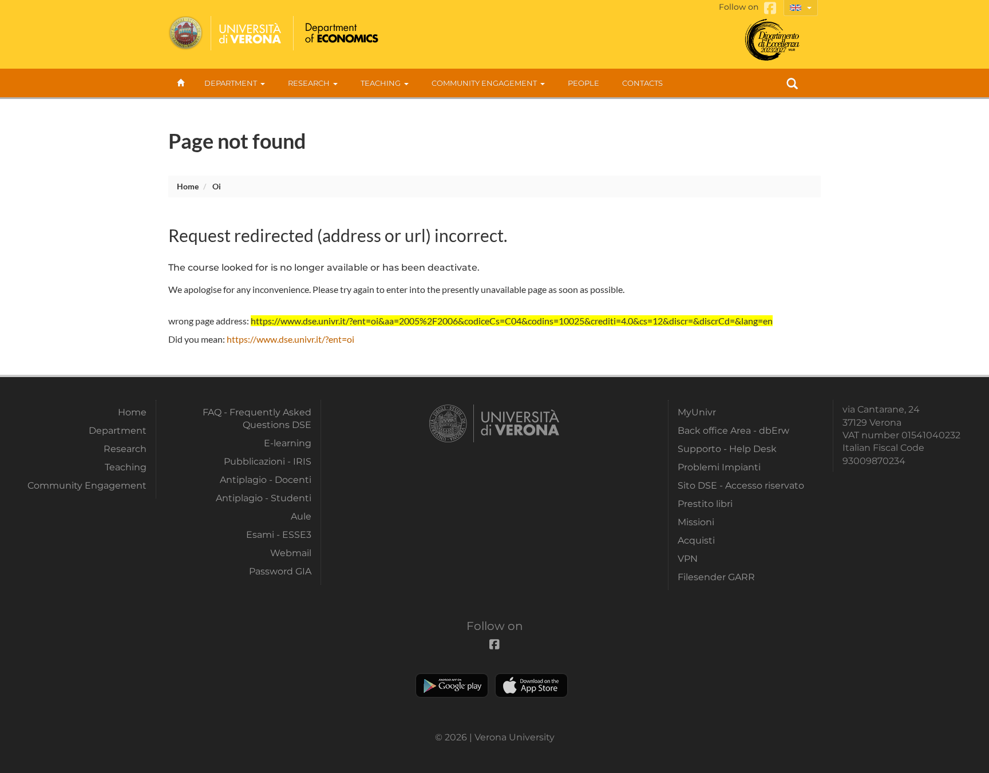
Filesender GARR (716, 577)
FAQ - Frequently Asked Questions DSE (257, 418)
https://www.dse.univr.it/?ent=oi (290, 339)
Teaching (381, 83)
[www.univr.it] (225, 33)
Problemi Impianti (719, 467)
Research (309, 83)
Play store (452, 685)
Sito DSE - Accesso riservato (741, 485)
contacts (642, 83)
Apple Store (531, 685)
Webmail (290, 553)
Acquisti (696, 540)
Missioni (696, 522)
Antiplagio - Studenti (263, 498)
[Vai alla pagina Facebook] (770, 8)
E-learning (287, 443)
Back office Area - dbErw (733, 430)
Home (188, 186)
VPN (688, 558)
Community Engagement (484, 83)
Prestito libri (705, 503)
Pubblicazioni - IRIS (267, 461)
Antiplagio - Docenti (265, 479)
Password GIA (280, 571)
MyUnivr (697, 412)
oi (216, 186)
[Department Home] (340, 33)
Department (230, 83)
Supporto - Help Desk (727, 448)
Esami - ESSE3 (278, 534)
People (583, 83)
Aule (301, 516)
